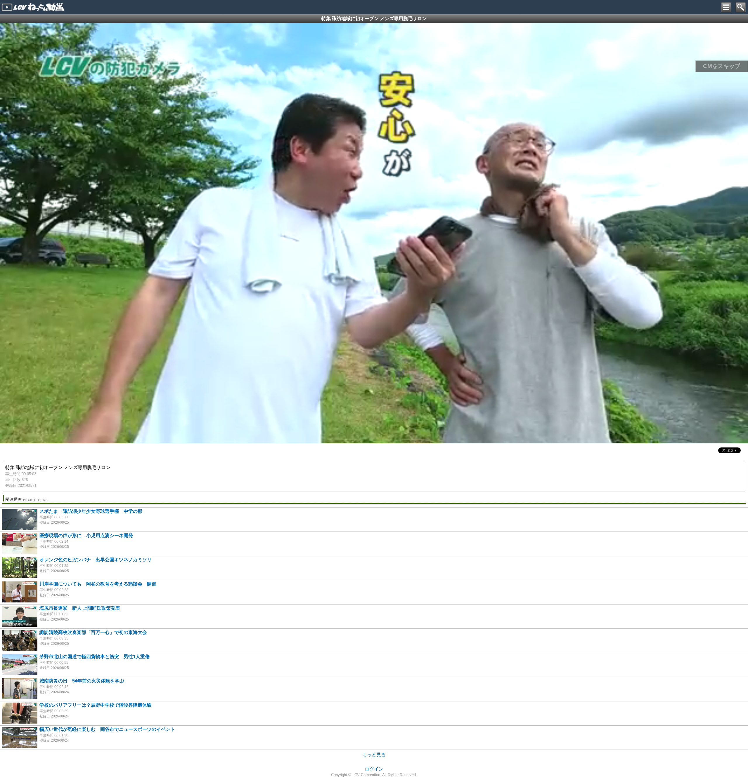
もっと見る (374, 754)
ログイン (374, 768)
